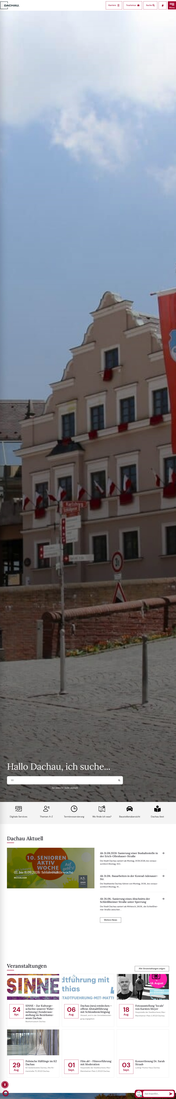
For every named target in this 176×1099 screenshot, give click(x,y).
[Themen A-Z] (46, 809)
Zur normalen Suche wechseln (65, 788)
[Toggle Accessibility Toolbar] (5, 1084)
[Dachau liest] (157, 809)
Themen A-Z (46, 816)
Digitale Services (18, 816)
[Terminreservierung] (74, 809)
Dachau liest (157, 816)
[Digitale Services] (18, 809)
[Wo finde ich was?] (102, 809)
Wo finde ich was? (101, 816)
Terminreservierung (74, 816)
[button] (172, 5)
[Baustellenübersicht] (129, 809)
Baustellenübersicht (129, 816)
